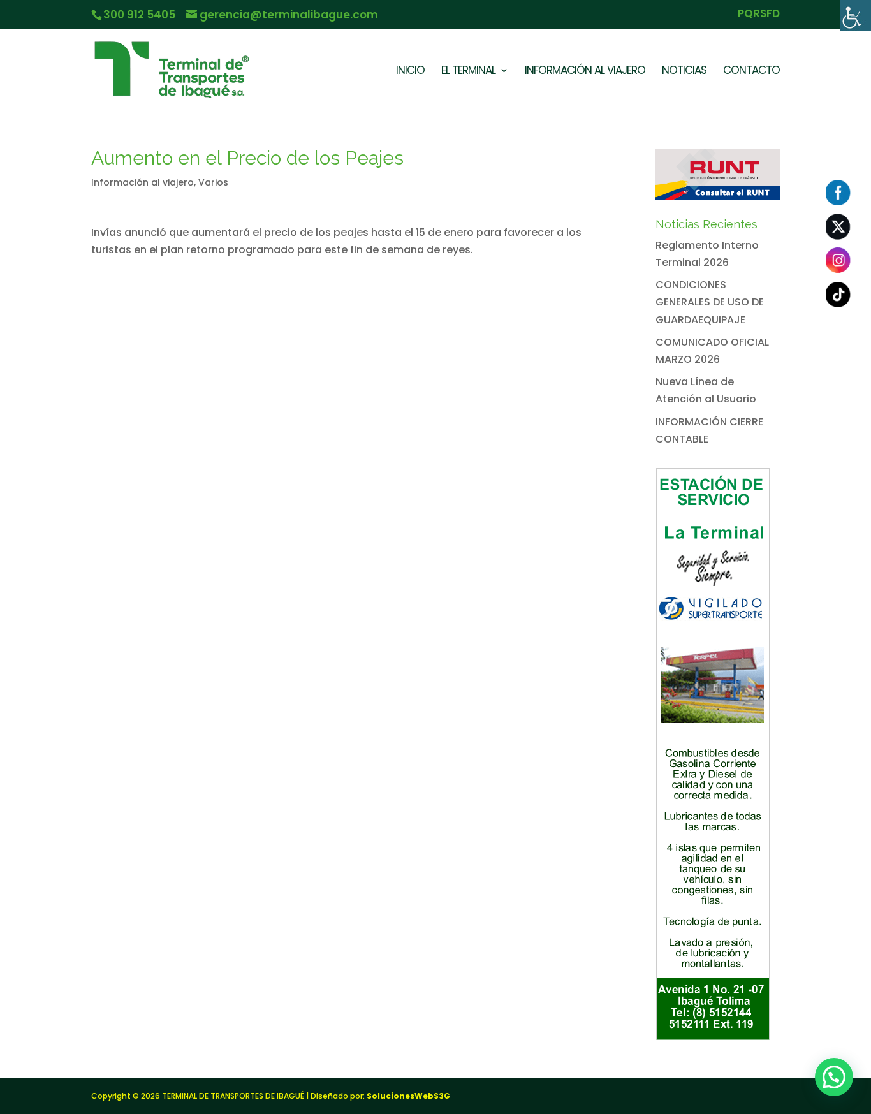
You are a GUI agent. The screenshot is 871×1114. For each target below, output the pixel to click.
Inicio (410, 72)
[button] (834, 1077)
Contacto (751, 72)
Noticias (684, 72)
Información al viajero (142, 182)
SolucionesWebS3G (408, 1095)
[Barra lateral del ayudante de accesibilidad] (855, 15)
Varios (213, 182)
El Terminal (468, 72)
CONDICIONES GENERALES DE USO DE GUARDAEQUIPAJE (709, 301)
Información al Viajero (585, 72)
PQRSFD (759, 14)
